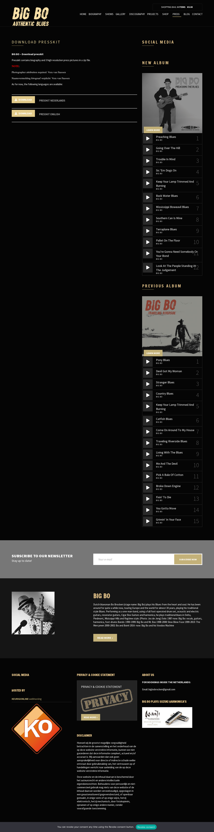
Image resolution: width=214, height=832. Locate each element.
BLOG (187, 14)
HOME (83, 14)
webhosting (27, 698)
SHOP (165, 14)
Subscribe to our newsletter (42, 556)
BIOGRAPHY (95, 14)
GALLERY (120, 14)
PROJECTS (152, 14)
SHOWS (109, 14)
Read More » (105, 637)
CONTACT (197, 14)
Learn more (153, 130)
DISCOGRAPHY (137, 14)
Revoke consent (146, 827)
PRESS (176, 14)
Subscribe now (188, 559)
